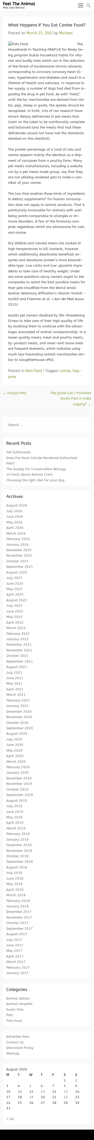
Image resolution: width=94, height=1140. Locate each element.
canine (64, 371)
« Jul (10, 1119)
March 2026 (16, 533)
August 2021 (16, 667)
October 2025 (17, 561)
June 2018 (14, 878)
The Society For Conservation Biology (36, 469)
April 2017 (15, 956)
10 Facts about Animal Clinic (29, 474)
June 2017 (14, 945)
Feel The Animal (19, 3)
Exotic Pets (15, 1009)
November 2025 (19, 555)
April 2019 (15, 823)
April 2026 (15, 528)
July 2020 (14, 739)
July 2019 (14, 806)
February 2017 (18, 967)
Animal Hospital (19, 1004)
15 (66, 1092)
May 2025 (14, 589)
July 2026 (14, 511)
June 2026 (14, 516)
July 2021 (14, 672)
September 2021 (19, 661)
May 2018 (14, 884)
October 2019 (17, 789)
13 (43, 1092)
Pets (9, 1015)
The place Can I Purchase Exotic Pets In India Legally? (70, 398)
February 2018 (18, 901)
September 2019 (19, 795)
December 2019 (19, 778)
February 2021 (18, 700)
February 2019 (18, 834)
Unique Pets (14, 393)
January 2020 (17, 772)
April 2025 (15, 594)
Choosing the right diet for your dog (35, 480)
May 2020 (14, 750)
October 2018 (17, 856)
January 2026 (17, 545)
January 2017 (17, 973)
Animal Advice (18, 998)
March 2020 (16, 762)
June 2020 (14, 745)
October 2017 (17, 923)
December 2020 (19, 711)
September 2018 (19, 862)
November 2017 (19, 917)
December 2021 (19, 644)
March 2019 (16, 828)
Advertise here (17, 1036)
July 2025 (14, 578)
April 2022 (15, 622)
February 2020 (18, 767)
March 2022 (16, 628)
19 (31, 1097)
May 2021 (14, 683)
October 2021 (17, 656)
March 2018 (16, 895)
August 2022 (16, 600)
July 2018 (14, 873)
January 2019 (17, 839)
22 (66, 1097)
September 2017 (19, 928)
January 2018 (17, 906)
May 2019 (14, 817)
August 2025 (16, 572)
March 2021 (16, 695)
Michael (66, 33)
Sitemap (12, 1053)
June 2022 (14, 611)
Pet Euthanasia (18, 452)
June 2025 (14, 583)
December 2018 (19, 845)
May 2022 (14, 617)
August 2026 (16, 505)
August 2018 (16, 867)
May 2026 (14, 522)
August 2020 (16, 734)
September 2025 (19, 567)
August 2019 (16, 800)
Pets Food (33, 371)
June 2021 (14, 678)
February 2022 (18, 634)
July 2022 (14, 606)
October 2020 (17, 723)
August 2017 (16, 934)
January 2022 (17, 639)
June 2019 (14, 812)
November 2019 (19, 784)
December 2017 (19, 912)
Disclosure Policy (19, 1048)
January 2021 (17, 706)
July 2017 (14, 940)
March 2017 (16, 962)
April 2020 (15, 756)
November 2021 (19, 650)
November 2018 (19, 851)
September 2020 (19, 728)
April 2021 (15, 689)
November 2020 (19, 717)
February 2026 (18, 539)
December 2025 (19, 550)
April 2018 (15, 890)
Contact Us (15, 1042)
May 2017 (14, 951)
